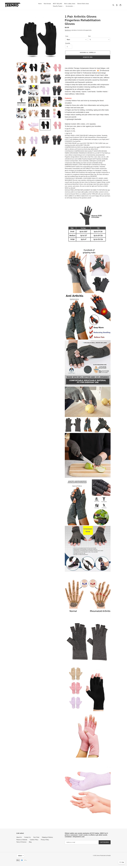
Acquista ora (87, 57)
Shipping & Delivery (47, 837)
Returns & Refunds (21, 839)
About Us (19, 837)
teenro (98, 855)
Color (66, 36)
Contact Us (27, 837)
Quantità (67, 43)
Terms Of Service (21, 842)
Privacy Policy (45, 839)
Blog (30, 842)
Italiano (20, 855)
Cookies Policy (34, 839)
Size (89, 36)
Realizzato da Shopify (105, 855)
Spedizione (68, 30)
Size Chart (36, 837)
